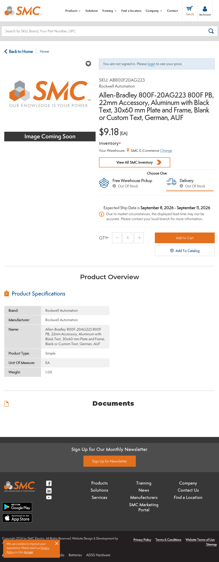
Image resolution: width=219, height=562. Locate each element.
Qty (103, 237)
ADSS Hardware (98, 555)
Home (44, 51)
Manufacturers (144, 497)
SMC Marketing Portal (143, 507)
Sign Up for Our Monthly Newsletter (109, 449)
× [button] (57, 543)
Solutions (99, 490)
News (144, 490)
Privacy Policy (142, 540)
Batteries (75, 555)
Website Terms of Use (200, 540)
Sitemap (211, 544)
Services (99, 497)
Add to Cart (185, 238)
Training (143, 483)
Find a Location (188, 497)
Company (188, 483)
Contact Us (188, 490)
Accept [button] (28, 552)
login (151, 63)
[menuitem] (73, 10)
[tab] (57, 293)
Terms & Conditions (168, 540)
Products (99, 483)
